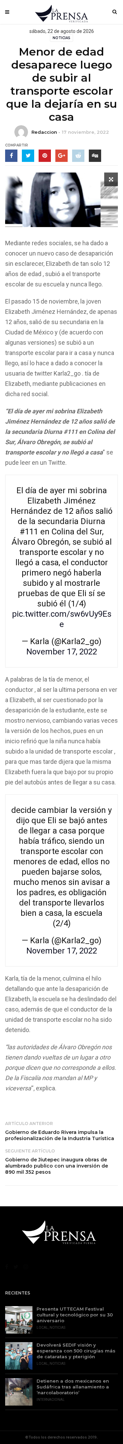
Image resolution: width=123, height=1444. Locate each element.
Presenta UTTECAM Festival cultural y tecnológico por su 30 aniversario (75, 1314)
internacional (51, 1399)
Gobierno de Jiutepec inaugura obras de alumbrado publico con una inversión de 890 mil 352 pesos (56, 1166)
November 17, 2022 (61, 651)
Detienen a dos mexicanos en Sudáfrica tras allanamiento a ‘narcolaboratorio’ (73, 1386)
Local (42, 1327)
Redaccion (44, 132)
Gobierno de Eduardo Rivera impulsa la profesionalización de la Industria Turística (59, 1135)
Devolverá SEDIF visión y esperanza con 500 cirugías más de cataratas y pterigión (76, 1350)
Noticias (61, 38)
